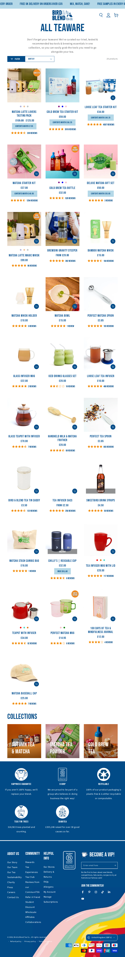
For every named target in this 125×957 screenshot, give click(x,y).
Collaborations (33, 922)
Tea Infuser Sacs (62, 500)
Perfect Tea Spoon (100, 436)
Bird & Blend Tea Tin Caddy (24, 500)
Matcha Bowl (62, 316)
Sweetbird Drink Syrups (100, 500)
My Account (50, 892)
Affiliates (30, 917)
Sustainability (14, 877)
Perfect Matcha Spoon (101, 316)
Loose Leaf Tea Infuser (100, 376)
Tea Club (30, 877)
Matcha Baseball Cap (24, 693)
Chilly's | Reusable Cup (62, 561)
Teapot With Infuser (24, 633)
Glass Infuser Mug (24, 376)
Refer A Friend (32, 897)
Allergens (49, 887)
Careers (11, 892)
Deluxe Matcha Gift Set (100, 183)
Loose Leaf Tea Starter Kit (101, 107)
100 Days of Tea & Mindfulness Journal (100, 630)
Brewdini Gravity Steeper (62, 250)
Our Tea (11, 872)
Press (10, 887)
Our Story (12, 862)
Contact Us (13, 897)
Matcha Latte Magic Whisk (24, 255)
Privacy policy (30, 941)
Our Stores (49, 867)
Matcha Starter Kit (24, 183)
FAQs (46, 882)
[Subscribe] (116, 865)
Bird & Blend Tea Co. (22, 937)
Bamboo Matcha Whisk (101, 250)
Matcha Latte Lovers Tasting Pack (24, 114)
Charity (11, 882)
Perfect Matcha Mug (62, 633)
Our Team (12, 867)
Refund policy (15, 941)
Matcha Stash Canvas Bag (24, 561)
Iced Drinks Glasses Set (62, 376)
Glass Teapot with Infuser (24, 436)
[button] (101, 15)
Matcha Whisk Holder (24, 316)
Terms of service (45, 941)
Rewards (29, 862)
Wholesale (30, 912)
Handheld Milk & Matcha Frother (62, 438)
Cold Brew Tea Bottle (62, 188)
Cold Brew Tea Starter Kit (62, 112)
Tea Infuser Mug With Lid (100, 566)
